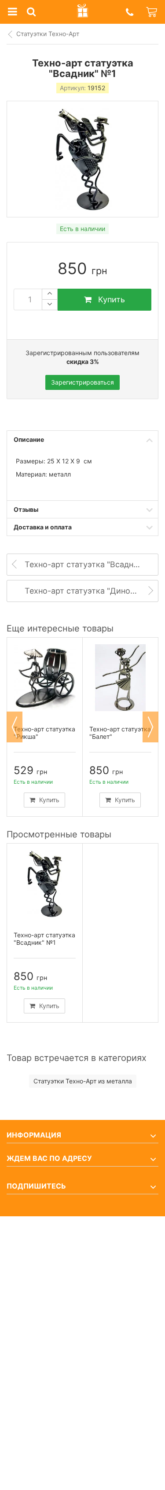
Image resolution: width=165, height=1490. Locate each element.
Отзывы (26, 509)
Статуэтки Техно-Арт (47, 33)
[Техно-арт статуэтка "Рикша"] (44, 678)
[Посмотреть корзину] (152, 12)
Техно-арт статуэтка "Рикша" (44, 732)
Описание (29, 439)
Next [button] (150, 727)
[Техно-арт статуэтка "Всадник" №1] (44, 884)
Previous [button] (14, 727)
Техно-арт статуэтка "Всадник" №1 (44, 938)
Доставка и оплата (43, 527)
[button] (129, 12)
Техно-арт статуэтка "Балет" (120, 732)
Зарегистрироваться (82, 382)
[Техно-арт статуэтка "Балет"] (120, 678)
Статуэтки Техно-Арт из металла (82, 1081)
